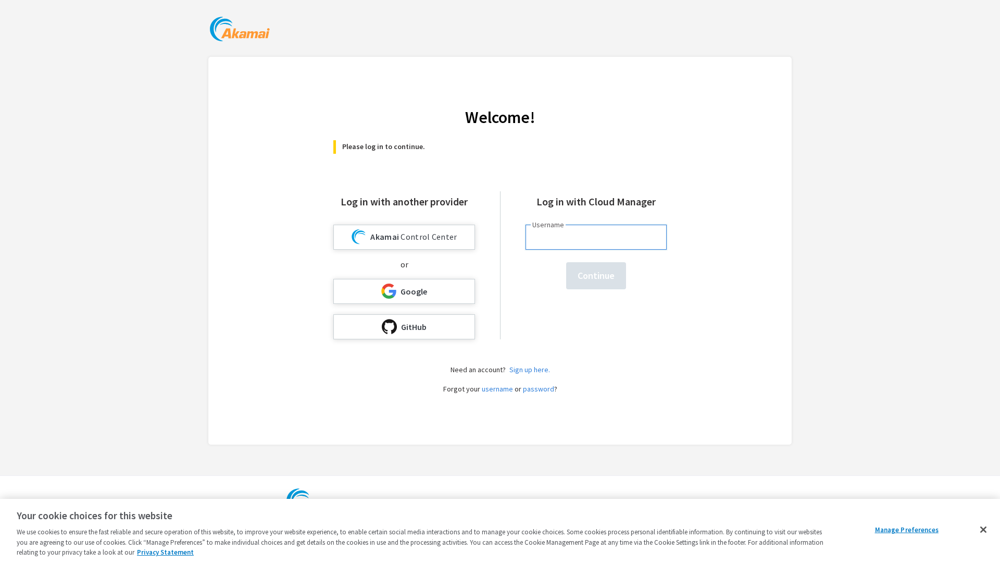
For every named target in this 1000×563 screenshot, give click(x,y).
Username (548, 224)
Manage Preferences (907, 529)
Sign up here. (529, 369)
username (497, 389)
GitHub (414, 327)
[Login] (239, 30)
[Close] (983, 529)
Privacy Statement (165, 552)
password (538, 389)
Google (414, 291)
